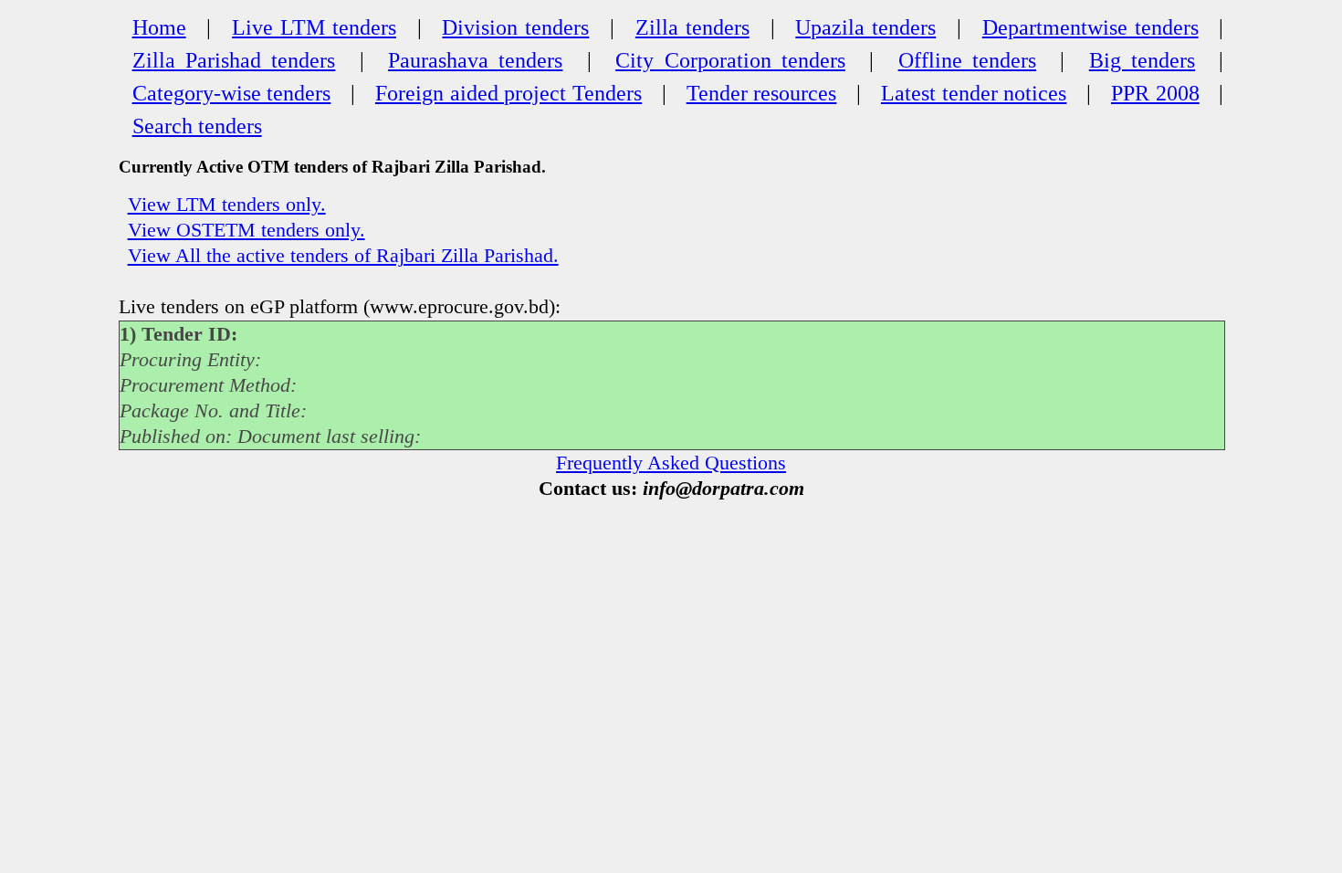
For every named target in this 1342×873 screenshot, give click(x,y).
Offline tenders (967, 60)
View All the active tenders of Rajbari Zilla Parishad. (343, 256)
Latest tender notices (974, 93)
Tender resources (762, 93)
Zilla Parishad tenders (234, 60)
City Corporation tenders (730, 60)
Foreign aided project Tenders (508, 93)
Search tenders (197, 126)
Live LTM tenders (314, 27)
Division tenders (515, 27)
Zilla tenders (692, 27)
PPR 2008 (1155, 93)
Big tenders (1142, 60)
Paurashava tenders (475, 60)
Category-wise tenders (231, 93)
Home (159, 27)
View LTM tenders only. (227, 205)
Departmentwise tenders (1090, 27)
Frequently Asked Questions (671, 463)
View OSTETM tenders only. (246, 230)
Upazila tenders (865, 27)
